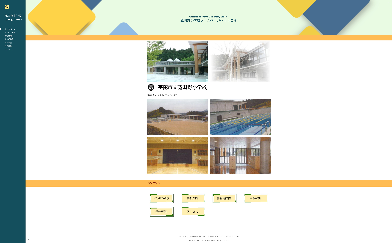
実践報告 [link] (8, 42)
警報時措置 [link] (9, 39)
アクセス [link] (8, 49)
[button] (389, 2)
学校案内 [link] (8, 36)
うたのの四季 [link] (10, 32)
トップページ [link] (10, 29)
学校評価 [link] (8, 46)
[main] (209, 18)
